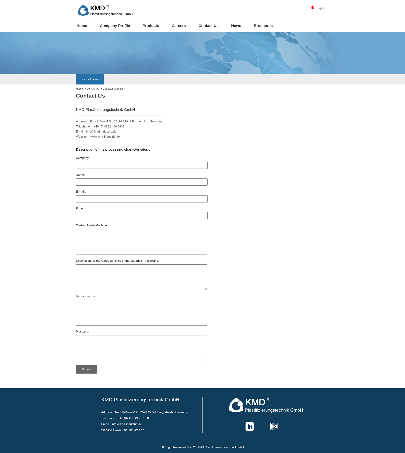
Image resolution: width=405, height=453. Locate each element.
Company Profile (115, 26)
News (236, 26)
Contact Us (208, 26)
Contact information (90, 79)
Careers (179, 26)
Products (151, 26)
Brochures (263, 26)
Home (82, 26)
